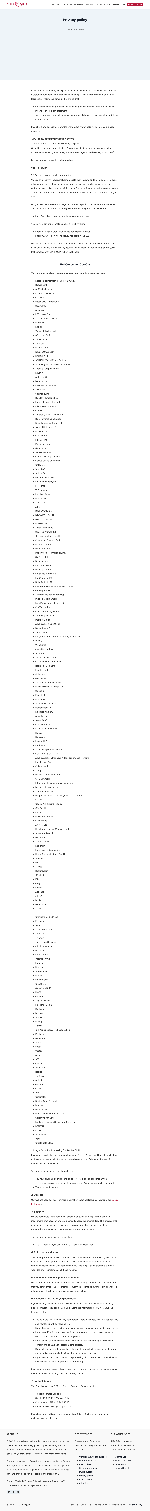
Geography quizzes (88, 1468)
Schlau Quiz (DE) (123, 1468)
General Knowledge (62, 4)
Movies (99, 4)
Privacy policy (135, 1505)
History (90, 4)
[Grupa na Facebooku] (18, 1492)
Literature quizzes (88, 1460)
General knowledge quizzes (93, 1457)
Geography (79, 4)
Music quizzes (86, 1472)
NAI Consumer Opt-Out (75, 264)
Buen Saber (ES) (123, 1460)
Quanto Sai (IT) (122, 1457)
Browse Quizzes (102, 1505)
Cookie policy (119, 1505)
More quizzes (118, 4)
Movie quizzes (86, 1479)
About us (73, 1505)
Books (107, 4)
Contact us (86, 1505)
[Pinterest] (13, 1492)
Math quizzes (85, 1464)
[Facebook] (9, 1492)
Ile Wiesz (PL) (122, 1464)
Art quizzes (84, 1483)
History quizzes (87, 1475)
